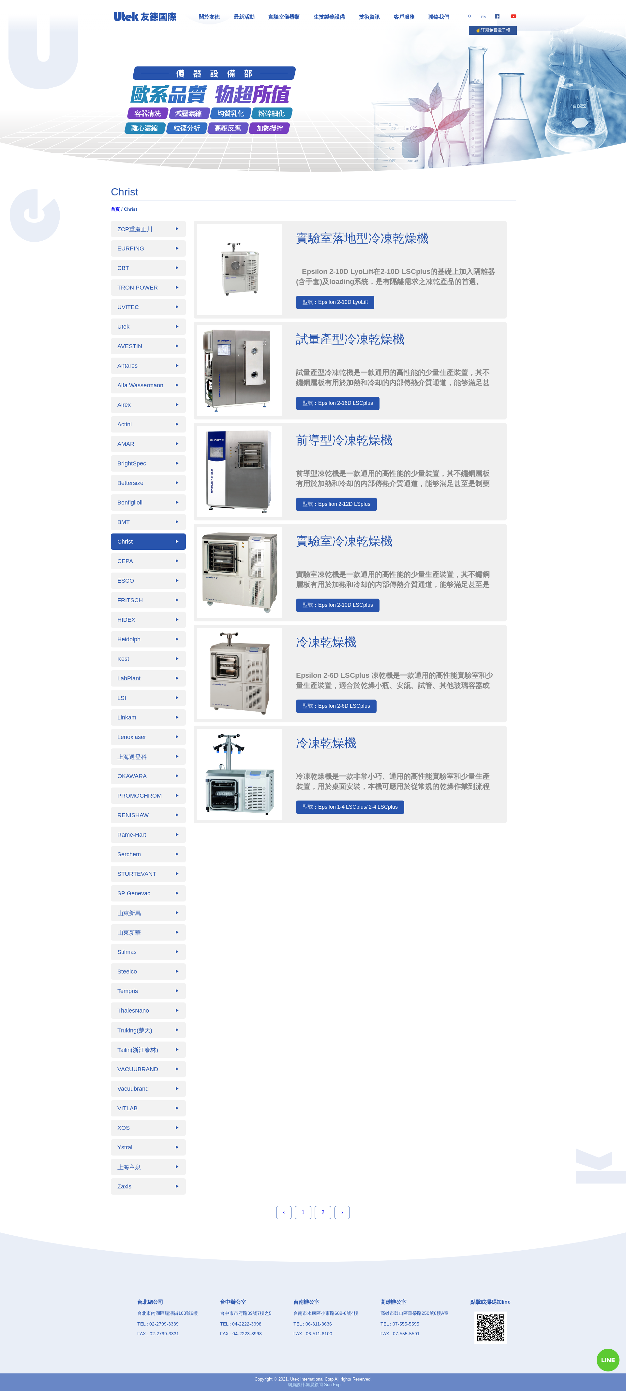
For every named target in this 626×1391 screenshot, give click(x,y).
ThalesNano (148, 1010)
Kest (148, 658)
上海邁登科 (148, 756)
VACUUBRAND (148, 1069)
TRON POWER (148, 287)
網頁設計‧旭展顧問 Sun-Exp (314, 1384)
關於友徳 (209, 17)
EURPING (148, 248)
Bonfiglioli (148, 502)
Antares (148, 365)
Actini (148, 424)
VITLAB (148, 1108)
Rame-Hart (148, 834)
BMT (148, 521)
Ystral (148, 1147)
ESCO (148, 580)
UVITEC (148, 307)
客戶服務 (404, 17)
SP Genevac (148, 893)
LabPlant (148, 678)
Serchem (148, 854)
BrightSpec (148, 463)
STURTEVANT (148, 873)
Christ (148, 541)
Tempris (148, 990)
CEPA (148, 561)
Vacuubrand (148, 1088)
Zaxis (148, 1186)
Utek (148, 326)
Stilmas (148, 951)
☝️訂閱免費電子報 (492, 30)
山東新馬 (148, 913)
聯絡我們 (438, 17)
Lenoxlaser (148, 736)
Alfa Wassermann (148, 385)
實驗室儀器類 (284, 17)
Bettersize (148, 482)
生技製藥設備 (329, 17)
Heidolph (148, 639)
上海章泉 (148, 1167)
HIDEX (148, 619)
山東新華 (148, 932)
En (483, 17)
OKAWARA (148, 776)
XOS (148, 1127)
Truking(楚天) (148, 1030)
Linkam (148, 717)
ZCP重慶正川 (148, 229)
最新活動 (244, 17)
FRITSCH (148, 600)
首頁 (115, 209)
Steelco (148, 971)
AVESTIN (148, 346)
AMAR (148, 443)
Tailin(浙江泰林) (148, 1049)
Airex (148, 404)
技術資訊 (369, 17)
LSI (148, 697)
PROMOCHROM (148, 795)
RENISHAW (148, 815)
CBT (148, 267)
